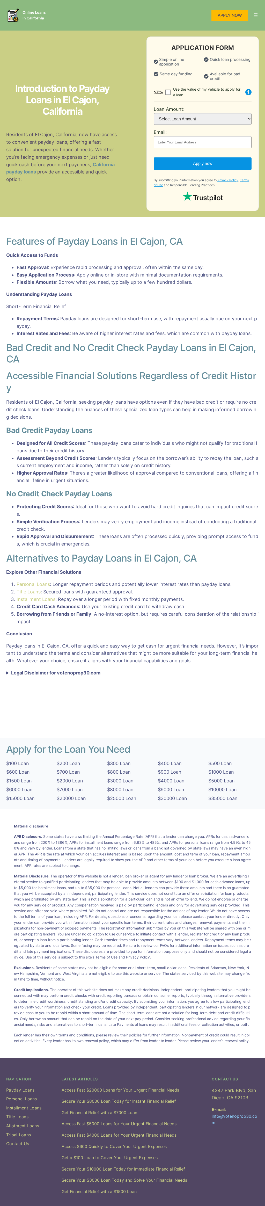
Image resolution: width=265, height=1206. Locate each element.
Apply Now (230, 15)
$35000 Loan (223, 798)
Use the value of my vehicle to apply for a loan (206, 92)
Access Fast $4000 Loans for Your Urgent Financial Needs (119, 1135)
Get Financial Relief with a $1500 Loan (99, 1191)
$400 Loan (170, 763)
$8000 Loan (120, 789)
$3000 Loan (120, 780)
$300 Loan (119, 763)
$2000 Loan (70, 780)
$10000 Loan (222, 789)
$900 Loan (169, 772)
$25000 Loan (121, 798)
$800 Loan (119, 772)
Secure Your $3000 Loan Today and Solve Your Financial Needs (124, 1180)
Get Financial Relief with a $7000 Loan (99, 1112)
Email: (160, 132)
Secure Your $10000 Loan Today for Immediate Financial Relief (123, 1169)
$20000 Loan (71, 798)
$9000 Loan (171, 789)
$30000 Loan (172, 798)
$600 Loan (18, 772)
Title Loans (29, 591)
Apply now (202, 163)
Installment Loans (36, 599)
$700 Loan (68, 772)
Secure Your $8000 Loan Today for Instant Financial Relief (119, 1101)
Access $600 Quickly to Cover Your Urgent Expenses (114, 1146)
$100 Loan (17, 763)
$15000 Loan (20, 798)
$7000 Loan (70, 789)
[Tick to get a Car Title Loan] (248, 92)
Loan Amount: (169, 109)
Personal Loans (33, 584)
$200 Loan (68, 763)
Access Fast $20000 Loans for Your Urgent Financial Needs (120, 1090)
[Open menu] (256, 15)
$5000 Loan (221, 780)
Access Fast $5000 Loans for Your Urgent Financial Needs (119, 1123)
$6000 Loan (19, 789)
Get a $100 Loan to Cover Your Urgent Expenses (110, 1157)
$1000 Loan (221, 772)
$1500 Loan (19, 780)
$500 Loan (220, 763)
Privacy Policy (227, 180)
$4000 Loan (171, 780)
